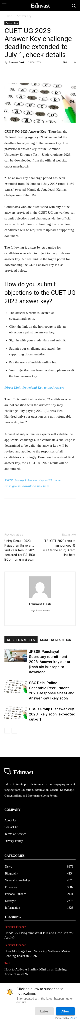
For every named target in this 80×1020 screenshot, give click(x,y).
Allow (65, 1011)
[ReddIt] (60, 72)
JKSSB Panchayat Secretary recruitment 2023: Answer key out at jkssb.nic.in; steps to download (49, 661)
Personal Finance (15, 926)
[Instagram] (40, 619)
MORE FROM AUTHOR (55, 640)
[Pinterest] (29, 72)
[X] (19, 72)
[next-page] (14, 730)
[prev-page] (7, 730)
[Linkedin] (49, 72)
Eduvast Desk (16, 62)
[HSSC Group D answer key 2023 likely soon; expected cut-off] (15, 713)
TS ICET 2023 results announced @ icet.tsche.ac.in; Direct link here (59, 548)
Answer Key (24, 16)
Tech (7, 963)
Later (44, 1011)
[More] (70, 72)
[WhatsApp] (39, 72)
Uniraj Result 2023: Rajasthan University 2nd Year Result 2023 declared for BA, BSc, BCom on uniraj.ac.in (20, 550)
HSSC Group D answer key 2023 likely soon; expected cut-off (52, 714)
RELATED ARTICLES (21, 640)
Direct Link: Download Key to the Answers (34, 387)
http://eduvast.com (40, 610)
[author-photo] (40, 598)
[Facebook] (8, 72)
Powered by (66, 1018)
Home (8, 16)
